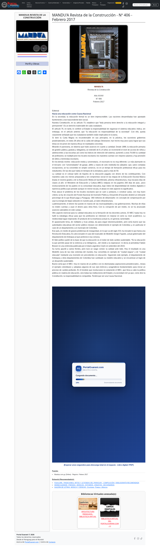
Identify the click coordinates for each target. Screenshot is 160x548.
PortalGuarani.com (32, 542)
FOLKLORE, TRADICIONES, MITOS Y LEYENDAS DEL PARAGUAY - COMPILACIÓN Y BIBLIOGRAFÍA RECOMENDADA (96, 483)
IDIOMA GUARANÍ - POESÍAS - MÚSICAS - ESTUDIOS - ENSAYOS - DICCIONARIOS (84, 485)
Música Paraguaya (95, 4)
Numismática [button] (66, 3)
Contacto (52, 542)
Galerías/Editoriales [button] (54, 3)
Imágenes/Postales (78, 3)
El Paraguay (103, 4)
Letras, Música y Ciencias (29, 4)
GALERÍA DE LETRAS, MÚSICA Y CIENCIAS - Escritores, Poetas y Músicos (81, 487)
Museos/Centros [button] (40, 3)
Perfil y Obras (32, 63)
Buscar (155, 5)
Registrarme (114, 3)
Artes (23, 3)
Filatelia (88, 3)
